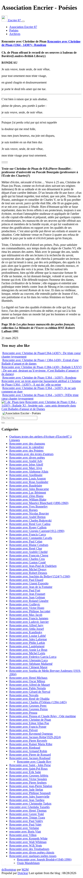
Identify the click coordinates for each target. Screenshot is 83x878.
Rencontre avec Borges (23, 510)
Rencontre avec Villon (22, 835)
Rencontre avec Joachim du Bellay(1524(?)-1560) (39, 576)
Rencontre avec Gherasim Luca (28, 660)
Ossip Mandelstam (28, 863)
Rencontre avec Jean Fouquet (27, 593)
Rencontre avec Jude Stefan (26, 789)
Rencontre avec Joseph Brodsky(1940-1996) (44, 859)
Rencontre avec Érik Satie (25, 772)
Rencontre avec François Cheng (28, 555)
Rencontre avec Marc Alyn (25, 468)
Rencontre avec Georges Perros (28, 709)
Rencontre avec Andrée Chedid (28, 552)
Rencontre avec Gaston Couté (27, 562)
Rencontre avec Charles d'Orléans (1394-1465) (38, 702)
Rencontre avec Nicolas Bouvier (29, 513)
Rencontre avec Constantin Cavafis (30, 538)
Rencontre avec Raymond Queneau (31, 733)
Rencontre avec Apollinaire (25, 475)
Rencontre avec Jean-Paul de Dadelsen (33, 566)
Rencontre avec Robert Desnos (28, 573)
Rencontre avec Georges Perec (28, 705)
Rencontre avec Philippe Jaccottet (29, 611)
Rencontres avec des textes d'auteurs (31, 454)
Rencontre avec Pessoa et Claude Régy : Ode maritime (42, 716)
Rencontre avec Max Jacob (25, 614)
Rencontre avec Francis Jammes (28, 618)
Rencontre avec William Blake (27, 499)
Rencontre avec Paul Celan (25, 541)
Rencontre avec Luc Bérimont (27, 492)
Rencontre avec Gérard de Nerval (29, 691)
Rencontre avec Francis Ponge (27, 726)
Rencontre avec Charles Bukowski (30, 520)
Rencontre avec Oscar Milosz (27, 681)
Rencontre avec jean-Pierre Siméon (30, 786)
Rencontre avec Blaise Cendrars (28, 545)
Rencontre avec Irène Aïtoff (26, 464)
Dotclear (23, 873)
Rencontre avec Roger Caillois (28, 527)
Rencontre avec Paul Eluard (26, 580)
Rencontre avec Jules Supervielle (29, 796)
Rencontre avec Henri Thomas (28, 810)
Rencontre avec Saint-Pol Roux (28, 768)
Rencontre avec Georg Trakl (26, 814)
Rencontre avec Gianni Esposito (28, 583)
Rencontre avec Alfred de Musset (29, 684)
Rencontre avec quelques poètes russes (32, 856)
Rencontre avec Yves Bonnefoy (28, 506)
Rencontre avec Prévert (23, 730)
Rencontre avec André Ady (25, 461)
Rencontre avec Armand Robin (28, 751)
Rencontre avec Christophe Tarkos (30, 803)
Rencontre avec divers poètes (27, 457)
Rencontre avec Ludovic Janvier (29, 621)
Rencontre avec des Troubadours (29, 849)
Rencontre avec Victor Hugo (26, 607)
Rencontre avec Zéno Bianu (26, 496)
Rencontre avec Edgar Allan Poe (29, 723)
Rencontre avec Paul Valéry (26, 821)
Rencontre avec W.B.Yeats (25, 845)
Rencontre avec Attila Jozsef (26, 628)
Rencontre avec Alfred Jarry (26, 625)
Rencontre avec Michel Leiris (27, 653)
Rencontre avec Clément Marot (28, 667)
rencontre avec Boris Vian (25, 831)
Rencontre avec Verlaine (24, 828)
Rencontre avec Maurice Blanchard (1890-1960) (38, 503)
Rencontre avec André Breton (27, 517)
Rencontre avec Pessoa (23, 712)
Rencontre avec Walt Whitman (28, 842)
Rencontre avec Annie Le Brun (28, 649)
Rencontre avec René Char (25, 548)
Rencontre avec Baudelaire (25, 485)
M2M (25, 869)
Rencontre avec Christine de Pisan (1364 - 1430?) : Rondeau (41, 43)
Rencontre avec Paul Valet (25, 824)
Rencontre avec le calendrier (26, 447)
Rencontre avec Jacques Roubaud (29, 758)
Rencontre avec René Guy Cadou (29, 524)
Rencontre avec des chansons (27, 443)
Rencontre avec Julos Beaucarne (29, 489)
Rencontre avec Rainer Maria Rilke (30, 744)
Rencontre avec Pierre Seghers (28, 782)
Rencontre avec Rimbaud (24, 747)
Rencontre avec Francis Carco (27, 534)
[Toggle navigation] (23, 21)
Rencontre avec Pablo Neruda (27, 688)
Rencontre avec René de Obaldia (29, 698)
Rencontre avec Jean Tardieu (26, 800)
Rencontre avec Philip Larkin (27, 642)
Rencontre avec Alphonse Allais (28, 471)
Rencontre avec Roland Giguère (28, 600)
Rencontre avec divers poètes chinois (31, 852)
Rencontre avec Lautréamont (26, 646)
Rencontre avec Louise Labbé (27, 635)
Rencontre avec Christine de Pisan (30, 719)
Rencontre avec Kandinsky (25, 632)
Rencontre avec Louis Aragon (27, 478)
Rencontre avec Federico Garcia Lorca (32, 656)
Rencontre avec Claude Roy (34, 761)
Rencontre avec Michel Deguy (28, 569)
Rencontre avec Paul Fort (24, 590)
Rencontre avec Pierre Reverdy (28, 740)
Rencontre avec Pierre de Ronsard (30, 754)
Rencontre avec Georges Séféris (28, 775)
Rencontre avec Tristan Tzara (27, 817)
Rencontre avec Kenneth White (28, 838)
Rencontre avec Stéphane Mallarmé (31, 663)
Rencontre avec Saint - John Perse (30, 765)
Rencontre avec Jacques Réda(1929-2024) (35, 737)
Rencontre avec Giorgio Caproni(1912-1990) (36, 531)
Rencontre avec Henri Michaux (28, 677)
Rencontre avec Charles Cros (27, 559)
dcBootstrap (9, 869)
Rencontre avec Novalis (23, 695)
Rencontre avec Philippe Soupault (30, 793)
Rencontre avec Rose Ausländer (28, 482)
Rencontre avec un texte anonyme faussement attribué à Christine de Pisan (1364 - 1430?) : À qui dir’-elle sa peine (41, 382)
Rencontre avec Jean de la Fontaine (30, 587)
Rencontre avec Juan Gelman (27, 597)
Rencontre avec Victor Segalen (28, 779)
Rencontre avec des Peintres (26, 450)
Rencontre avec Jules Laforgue (28, 639)
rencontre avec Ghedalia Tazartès (29, 807)
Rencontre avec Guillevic (24, 604)
